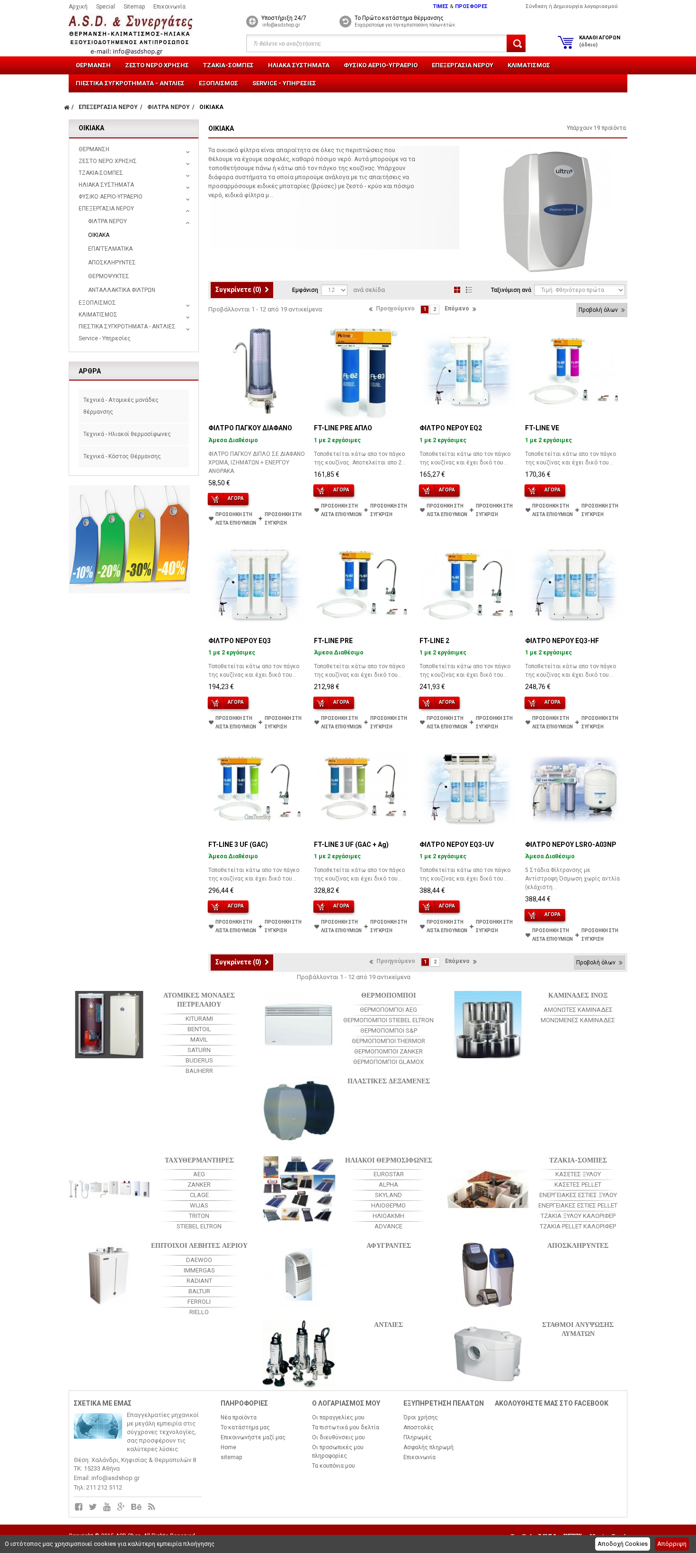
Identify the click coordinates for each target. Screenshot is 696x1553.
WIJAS (199, 1205)
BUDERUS (199, 1060)
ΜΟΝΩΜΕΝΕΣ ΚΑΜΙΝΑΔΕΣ (578, 1020)
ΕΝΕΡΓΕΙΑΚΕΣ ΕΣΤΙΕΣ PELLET (577, 1205)
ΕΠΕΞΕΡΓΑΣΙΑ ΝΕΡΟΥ (462, 65)
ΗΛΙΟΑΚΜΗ (388, 1215)
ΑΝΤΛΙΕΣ (388, 1324)
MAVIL (199, 1039)
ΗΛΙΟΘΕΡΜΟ (388, 1205)
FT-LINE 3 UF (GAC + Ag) (351, 844)
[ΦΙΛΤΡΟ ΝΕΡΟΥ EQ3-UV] (468, 788)
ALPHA (388, 1184)
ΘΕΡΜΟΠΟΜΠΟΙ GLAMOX (388, 1061)
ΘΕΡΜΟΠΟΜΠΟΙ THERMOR (388, 1040)
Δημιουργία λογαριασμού (585, 6)
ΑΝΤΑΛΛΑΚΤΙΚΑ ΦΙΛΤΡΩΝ (121, 290)
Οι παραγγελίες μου (338, 1417)
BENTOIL (199, 1029)
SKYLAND (388, 1195)
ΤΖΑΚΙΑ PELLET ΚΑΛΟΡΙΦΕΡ (578, 1226)
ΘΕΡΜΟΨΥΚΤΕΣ (108, 276)
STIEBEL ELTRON (199, 1226)
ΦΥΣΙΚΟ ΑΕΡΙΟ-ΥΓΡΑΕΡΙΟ (381, 65)
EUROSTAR (389, 1174)
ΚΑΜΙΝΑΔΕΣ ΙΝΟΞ (577, 994)
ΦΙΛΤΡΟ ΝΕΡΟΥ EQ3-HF (562, 641)
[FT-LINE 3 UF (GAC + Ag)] (363, 788)
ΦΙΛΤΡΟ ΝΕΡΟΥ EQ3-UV (456, 844)
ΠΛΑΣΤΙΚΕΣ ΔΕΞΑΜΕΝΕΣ (389, 1080)
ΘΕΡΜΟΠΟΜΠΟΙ (388, 994)
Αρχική (78, 6)
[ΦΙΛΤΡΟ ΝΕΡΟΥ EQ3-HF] (574, 584)
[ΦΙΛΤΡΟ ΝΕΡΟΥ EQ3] (257, 584)
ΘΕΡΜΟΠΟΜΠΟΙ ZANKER (388, 1051)
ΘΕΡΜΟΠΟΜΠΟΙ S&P (388, 1030)
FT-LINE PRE (333, 641)
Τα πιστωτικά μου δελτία (345, 1427)
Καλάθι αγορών (599, 41)
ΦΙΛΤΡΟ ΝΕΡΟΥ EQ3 (239, 641)
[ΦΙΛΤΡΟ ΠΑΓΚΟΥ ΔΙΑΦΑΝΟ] (257, 371)
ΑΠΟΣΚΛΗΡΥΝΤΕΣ (112, 262)
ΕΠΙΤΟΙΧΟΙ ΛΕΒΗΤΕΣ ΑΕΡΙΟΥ (199, 1245)
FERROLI (199, 1301)
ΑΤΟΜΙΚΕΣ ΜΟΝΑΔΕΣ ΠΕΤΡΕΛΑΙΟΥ (199, 999)
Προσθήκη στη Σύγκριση (283, 519)
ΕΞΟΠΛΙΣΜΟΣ (218, 83)
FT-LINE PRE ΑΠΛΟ (343, 428)
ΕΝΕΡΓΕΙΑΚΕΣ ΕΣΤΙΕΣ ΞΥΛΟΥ (578, 1195)
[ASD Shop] (138, 34)
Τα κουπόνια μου (333, 1465)
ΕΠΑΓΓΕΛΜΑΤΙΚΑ (110, 248)
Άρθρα (90, 371)
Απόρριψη (672, 1543)
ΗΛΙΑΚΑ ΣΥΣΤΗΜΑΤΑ (299, 65)
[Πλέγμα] (457, 290)
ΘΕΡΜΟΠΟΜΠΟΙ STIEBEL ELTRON (388, 1020)
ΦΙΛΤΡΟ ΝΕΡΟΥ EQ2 (450, 428)
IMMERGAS (199, 1270)
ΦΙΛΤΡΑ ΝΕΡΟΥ (107, 221)
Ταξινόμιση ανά (511, 290)
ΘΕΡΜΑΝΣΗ (93, 65)
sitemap (231, 1457)
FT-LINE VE (542, 428)
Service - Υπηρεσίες (284, 83)
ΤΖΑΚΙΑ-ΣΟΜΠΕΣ (228, 65)
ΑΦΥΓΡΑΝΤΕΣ (388, 1245)
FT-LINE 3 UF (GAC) (238, 844)
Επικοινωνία (169, 6)
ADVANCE (388, 1226)
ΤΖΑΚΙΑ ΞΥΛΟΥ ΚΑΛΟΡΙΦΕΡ (578, 1215)
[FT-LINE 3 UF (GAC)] (257, 788)
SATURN (199, 1049)
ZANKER (199, 1184)
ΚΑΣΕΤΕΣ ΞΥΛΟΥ (578, 1174)
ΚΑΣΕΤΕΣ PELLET (577, 1184)
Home (228, 1447)
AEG (199, 1174)
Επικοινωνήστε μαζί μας (253, 1437)
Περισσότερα (227, 204)
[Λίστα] (469, 290)
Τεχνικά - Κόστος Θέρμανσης (122, 456)
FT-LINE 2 (434, 641)
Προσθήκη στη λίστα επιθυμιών (235, 519)
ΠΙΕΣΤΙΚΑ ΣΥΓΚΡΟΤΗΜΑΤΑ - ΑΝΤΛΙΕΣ (130, 83)
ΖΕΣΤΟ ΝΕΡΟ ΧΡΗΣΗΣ (157, 65)
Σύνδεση (536, 6)
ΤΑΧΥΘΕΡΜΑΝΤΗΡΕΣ (199, 1159)
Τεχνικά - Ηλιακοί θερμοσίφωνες (127, 434)
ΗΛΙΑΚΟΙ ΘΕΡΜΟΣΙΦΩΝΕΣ (388, 1159)
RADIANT (199, 1280)
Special (105, 6)
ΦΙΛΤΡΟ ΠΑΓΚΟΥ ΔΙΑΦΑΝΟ (250, 428)
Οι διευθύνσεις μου (338, 1437)
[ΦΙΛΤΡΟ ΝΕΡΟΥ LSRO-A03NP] (574, 788)
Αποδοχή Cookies (623, 1543)
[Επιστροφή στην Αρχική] (66, 107)
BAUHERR (199, 1070)
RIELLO (199, 1312)
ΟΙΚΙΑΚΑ (98, 235)
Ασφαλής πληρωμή (428, 1447)
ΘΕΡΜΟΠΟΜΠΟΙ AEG (388, 1009)
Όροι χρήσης (420, 1417)
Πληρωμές (417, 1437)
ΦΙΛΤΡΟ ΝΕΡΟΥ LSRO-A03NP (570, 844)
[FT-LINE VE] (574, 371)
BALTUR (199, 1291)
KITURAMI (199, 1018)
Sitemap (134, 6)
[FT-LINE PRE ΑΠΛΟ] (363, 371)
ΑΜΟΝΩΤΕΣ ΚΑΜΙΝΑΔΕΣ (578, 1009)
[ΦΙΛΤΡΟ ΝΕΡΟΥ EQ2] (468, 371)
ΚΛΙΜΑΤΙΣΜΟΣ (529, 65)
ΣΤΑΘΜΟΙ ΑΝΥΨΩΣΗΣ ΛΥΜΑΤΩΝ (578, 1328)
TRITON (199, 1215)
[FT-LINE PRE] (363, 584)
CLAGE (199, 1195)
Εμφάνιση (305, 290)
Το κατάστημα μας (245, 1427)
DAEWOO (199, 1259)
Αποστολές (418, 1427)
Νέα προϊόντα (239, 1417)
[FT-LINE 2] (468, 584)
